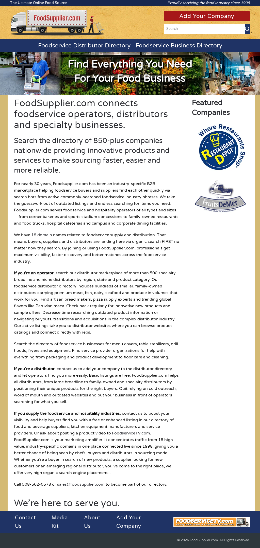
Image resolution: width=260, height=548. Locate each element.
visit (220, 148)
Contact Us (25, 522)
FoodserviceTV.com (131, 433)
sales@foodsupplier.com (81, 484)
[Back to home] (57, 22)
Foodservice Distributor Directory (84, 45)
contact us (67, 368)
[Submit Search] (247, 29)
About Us (92, 522)
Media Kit (60, 522)
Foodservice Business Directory (179, 45)
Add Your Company (206, 16)
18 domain (41, 235)
